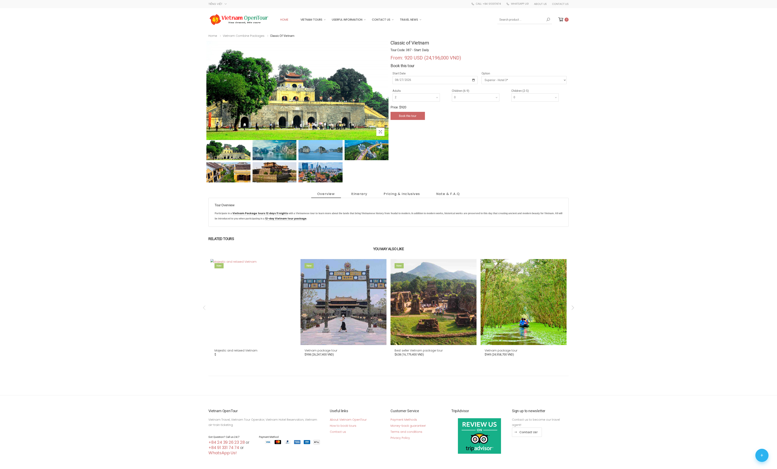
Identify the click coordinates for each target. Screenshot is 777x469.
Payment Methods (404, 420)
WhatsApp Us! (520, 4)
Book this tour (407, 116)
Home (284, 20)
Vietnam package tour (321, 350)
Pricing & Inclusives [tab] (402, 194)
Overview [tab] (326, 194)
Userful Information (347, 20)
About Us (540, 4)
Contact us (338, 432)
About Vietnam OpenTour (348, 420)
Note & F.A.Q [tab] (448, 194)
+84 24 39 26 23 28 (226, 442)
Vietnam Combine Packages (243, 36)
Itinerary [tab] (359, 194)
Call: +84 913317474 (488, 4)
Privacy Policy (400, 438)
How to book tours (343, 426)
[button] (563, 19)
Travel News (409, 20)
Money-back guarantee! (408, 426)
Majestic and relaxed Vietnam (235, 350)
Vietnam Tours (311, 20)
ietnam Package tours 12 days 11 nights (261, 213)
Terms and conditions (406, 432)
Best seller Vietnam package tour (419, 350)
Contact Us (560, 4)
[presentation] (204, 308)
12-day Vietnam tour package (285, 218)
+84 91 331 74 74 (223, 447)
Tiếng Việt (215, 4)
